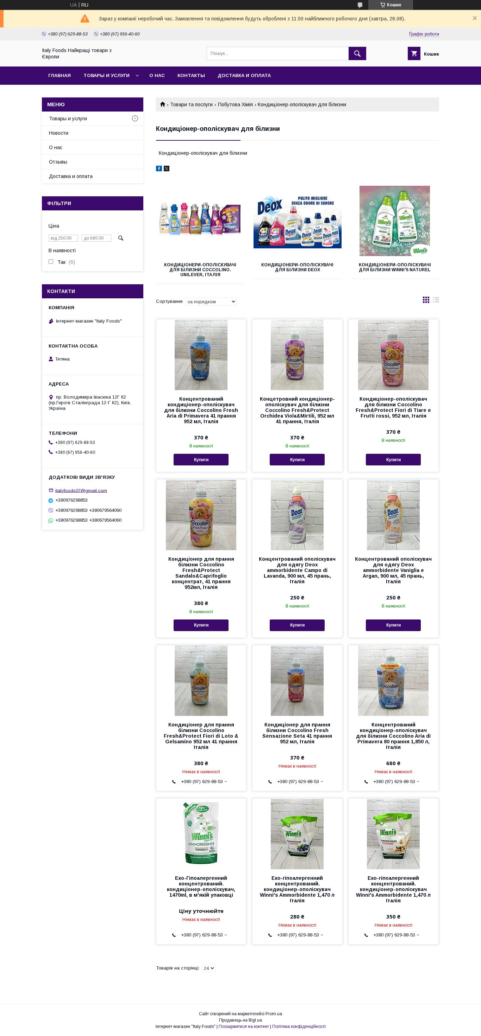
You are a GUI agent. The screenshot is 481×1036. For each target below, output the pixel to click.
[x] (166, 169)
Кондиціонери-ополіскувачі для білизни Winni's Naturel (395, 267)
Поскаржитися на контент (244, 1026)
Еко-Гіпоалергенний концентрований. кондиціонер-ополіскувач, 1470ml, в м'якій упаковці (201, 886)
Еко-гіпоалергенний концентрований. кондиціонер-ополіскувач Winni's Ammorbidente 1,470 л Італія (297, 889)
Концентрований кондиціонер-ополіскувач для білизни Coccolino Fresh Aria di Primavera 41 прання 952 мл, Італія (201, 410)
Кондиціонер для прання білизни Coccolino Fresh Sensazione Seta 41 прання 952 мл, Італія (297, 733)
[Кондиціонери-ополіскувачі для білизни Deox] (298, 221)
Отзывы (58, 162)
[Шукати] (357, 53)
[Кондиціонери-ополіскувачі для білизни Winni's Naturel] (395, 221)
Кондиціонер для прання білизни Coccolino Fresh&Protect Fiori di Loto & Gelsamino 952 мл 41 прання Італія (201, 736)
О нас (157, 75)
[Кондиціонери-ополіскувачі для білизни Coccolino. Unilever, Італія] (200, 221)
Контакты (191, 75)
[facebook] (159, 169)
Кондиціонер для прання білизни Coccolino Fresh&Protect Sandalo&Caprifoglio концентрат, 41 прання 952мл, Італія (201, 573)
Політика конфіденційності (299, 1026)
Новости (58, 133)
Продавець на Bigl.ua (240, 1020)
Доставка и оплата (244, 75)
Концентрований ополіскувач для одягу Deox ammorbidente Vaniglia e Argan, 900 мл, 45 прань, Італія (393, 570)
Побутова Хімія (235, 104)
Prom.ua (274, 1013)
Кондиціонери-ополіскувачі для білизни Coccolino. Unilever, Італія (200, 269)
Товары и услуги (106, 75)
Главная (59, 75)
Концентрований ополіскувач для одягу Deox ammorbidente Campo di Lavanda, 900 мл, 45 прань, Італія (297, 570)
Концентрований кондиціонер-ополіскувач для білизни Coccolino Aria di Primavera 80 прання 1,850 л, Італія (393, 736)
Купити (201, 459)
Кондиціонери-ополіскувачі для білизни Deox (297, 267)
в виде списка (436, 301)
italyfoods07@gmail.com (81, 490)
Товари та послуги (191, 104)
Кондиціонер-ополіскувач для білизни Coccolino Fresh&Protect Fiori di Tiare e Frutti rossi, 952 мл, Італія (393, 407)
